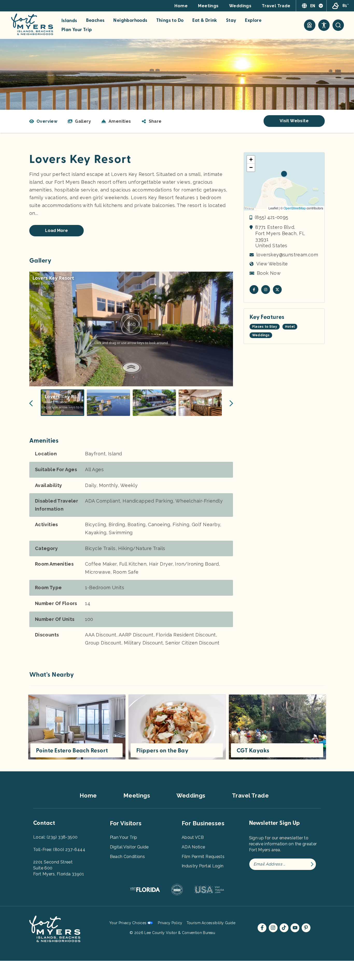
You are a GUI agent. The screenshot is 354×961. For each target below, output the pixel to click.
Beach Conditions (127, 856)
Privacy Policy (170, 923)
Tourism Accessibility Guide (211, 923)
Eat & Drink (204, 20)
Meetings (208, 5)
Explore (253, 20)
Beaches (95, 20)
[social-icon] (309, 25)
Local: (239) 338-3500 (55, 837)
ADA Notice (193, 847)
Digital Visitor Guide (129, 847)
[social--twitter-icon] (277, 289)
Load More (56, 230)
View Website (272, 263)
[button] (151, 121)
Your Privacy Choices (127, 923)
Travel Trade (276, 5)
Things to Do (170, 20)
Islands (69, 21)
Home (181, 5)
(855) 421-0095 (271, 217)
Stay (231, 20)
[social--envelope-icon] (254, 289)
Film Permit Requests (203, 856)
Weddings (240, 5)
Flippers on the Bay (162, 750)
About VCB (193, 837)
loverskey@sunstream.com (287, 254)
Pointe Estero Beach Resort (72, 750)
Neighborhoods (130, 20)
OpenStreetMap (295, 208)
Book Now (269, 273)
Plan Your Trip (76, 30)
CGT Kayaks (253, 750)
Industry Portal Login (202, 865)
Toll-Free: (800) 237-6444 (59, 849)
